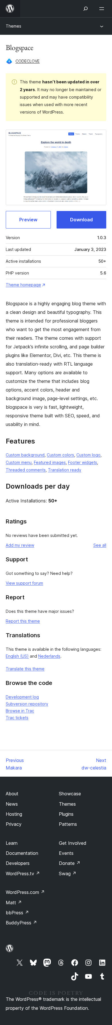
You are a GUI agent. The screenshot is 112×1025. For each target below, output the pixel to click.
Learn (12, 843)
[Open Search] (86, 8)
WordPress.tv (23, 873)
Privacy (14, 824)
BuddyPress (21, 923)
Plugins (66, 814)
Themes (13, 26)
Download (81, 219)
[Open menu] (103, 8)
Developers (18, 863)
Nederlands (49, 656)
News (12, 804)
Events (66, 853)
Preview (28, 219)
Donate (69, 863)
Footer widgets (82, 462)
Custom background (25, 454)
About (12, 793)
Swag (67, 873)
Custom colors (60, 454)
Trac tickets (17, 717)
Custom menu (19, 462)
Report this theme (23, 621)
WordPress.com (25, 892)
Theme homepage (23, 284)
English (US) (17, 656)
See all (99, 545)
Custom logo (88, 454)
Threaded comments (26, 469)
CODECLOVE (28, 61)
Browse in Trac (20, 710)
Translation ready (64, 469)
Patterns (68, 824)
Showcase (70, 793)
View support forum (24, 583)
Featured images (50, 462)
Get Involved (72, 843)
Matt (14, 902)
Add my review (20, 545)
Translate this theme (25, 668)
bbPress (17, 912)
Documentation (22, 853)
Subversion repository (27, 703)
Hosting (14, 814)
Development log (22, 696)
